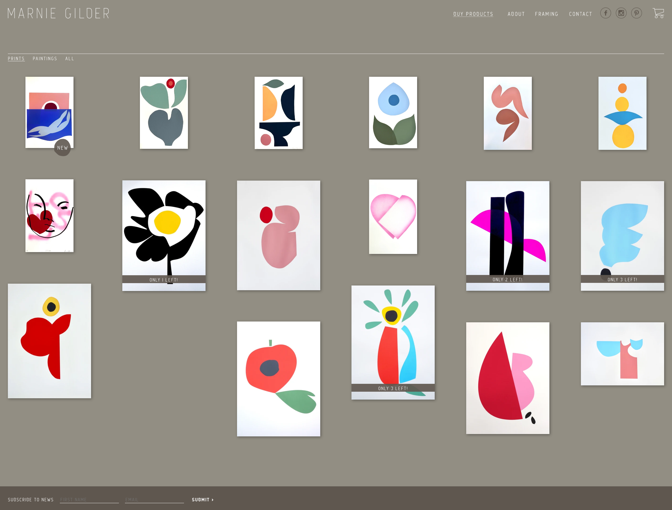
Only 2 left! (508, 279)
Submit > (203, 500)
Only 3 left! (622, 279)
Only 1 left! (164, 279)
